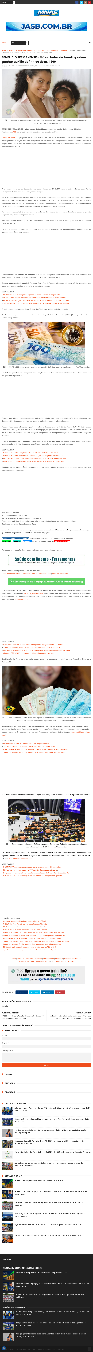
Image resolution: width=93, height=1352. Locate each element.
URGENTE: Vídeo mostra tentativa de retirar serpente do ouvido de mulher (32, 867)
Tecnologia (55, 961)
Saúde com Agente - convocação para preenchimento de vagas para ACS (31, 647)
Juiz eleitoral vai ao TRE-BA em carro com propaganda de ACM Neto (29, 746)
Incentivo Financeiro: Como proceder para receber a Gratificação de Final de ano (34, 458)
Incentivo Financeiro (60, 573)
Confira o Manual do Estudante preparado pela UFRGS (24, 921)
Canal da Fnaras (44, 573)
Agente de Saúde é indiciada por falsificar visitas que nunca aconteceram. (48, 1224)
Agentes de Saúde (43, 961)
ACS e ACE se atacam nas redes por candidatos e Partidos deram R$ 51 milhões (34, 297)
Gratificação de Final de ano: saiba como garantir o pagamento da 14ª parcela (33, 645)
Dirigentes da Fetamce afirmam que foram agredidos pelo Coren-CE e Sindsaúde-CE (36, 873)
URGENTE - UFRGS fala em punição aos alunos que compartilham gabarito (32, 876)
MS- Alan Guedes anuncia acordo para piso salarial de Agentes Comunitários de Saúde (36, 650)
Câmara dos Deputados (25, 50)
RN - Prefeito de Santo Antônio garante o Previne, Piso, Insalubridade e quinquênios (35, 749)
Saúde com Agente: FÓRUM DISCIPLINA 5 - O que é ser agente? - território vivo (34, 936)
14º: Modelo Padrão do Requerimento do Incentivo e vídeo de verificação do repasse (36, 303)
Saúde (63, 961)
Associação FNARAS (34, 958)
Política (75, 958)
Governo (67, 958)
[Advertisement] (46, 168)
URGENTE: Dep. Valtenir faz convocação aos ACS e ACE (25, 924)
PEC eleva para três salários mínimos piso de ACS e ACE (25, 927)
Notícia (64, 50)
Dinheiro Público (52, 50)
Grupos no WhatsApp (10, 138)
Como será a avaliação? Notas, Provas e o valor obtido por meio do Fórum (32, 938)
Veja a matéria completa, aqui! (20, 858)
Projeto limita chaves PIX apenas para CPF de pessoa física (26, 743)
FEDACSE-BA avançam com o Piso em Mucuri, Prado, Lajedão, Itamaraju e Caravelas (36, 300)
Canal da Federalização (11, 573)
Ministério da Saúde (26, 961)
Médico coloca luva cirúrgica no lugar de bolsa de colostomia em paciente (31, 295)
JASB (14, 132)
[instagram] (85, 2)
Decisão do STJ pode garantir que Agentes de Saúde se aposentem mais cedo (33, 461)
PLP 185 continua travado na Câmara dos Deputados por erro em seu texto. (48, 1235)
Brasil (11, 50)
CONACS (20, 958)
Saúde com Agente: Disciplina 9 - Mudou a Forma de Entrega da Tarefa (30, 453)
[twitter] (81, 2)
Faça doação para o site (33, 593)
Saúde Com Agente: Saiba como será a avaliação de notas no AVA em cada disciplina (36, 941)
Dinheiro (41, 50)
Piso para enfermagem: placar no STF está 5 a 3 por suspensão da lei (30, 870)
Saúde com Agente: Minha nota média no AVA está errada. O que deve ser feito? (34, 752)
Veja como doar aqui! (23, 599)
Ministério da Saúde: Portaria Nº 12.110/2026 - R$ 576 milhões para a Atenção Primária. (52, 1152)
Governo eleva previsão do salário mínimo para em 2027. (40, 1180)
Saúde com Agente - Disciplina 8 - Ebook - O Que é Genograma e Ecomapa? (32, 456)
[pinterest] (89, 2)
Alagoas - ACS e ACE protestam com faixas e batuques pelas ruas (28, 653)
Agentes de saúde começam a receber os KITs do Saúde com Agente (30, 950)
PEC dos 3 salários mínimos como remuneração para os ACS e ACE (29, 947)
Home (4, 43)
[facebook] (76, 2)
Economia (59, 958)
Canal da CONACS (29, 573)
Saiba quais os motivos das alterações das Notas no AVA (25, 930)
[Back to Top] (89, 1349)
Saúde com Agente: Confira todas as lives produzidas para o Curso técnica (32, 944)
